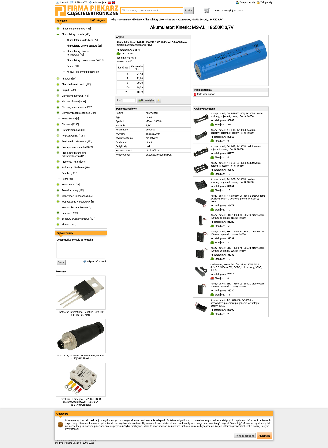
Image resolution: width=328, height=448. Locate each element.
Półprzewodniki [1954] (73, 135)
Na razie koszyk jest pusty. (229, 10)
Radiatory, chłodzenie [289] (76, 167)
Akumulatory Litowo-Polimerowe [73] (78, 53)
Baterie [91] (73, 66)
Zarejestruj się (247, 2)
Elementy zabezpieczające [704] (79, 112)
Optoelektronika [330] (73, 130)
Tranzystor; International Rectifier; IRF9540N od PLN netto (80, 313)
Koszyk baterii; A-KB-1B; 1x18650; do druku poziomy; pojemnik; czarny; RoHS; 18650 (233, 131)
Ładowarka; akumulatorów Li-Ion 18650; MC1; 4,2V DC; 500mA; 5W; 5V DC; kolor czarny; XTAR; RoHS (236, 267)
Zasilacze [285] (70, 213)
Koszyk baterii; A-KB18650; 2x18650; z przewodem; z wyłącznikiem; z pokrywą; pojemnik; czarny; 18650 (238, 198)
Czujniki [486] (69, 90)
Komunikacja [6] (70, 118)
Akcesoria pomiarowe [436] (76, 28)
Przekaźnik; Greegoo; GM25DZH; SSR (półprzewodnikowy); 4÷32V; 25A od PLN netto (81, 402)
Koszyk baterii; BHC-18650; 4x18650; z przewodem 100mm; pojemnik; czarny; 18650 (237, 249)
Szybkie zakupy (65, 233)
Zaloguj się (266, 2)
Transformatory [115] (73, 190)
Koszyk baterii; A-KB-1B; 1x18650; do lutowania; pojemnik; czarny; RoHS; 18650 (236, 148)
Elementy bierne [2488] (74, 101)
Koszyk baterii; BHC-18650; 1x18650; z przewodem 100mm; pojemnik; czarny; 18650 (237, 216)
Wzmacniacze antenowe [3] (76, 207)
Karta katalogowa (205, 94)
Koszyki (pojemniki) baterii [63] (83, 71)
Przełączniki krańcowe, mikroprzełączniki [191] (74, 154)
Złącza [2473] (69, 224)
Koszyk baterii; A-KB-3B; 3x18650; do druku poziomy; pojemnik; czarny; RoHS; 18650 (233, 180)
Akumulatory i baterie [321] (76, 34)
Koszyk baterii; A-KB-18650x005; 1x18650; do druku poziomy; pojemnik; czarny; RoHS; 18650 (238, 115)
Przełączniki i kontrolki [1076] (77, 147)
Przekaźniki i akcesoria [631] (77, 141)
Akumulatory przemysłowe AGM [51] (86, 60)
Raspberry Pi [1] (70, 173)
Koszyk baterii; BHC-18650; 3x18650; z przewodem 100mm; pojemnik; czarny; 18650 (237, 233)
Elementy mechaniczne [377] (77, 107)
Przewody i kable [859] (73, 161)
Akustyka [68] (69, 78)
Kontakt (63, 2)
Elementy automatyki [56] (75, 95)
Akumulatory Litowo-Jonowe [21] (84, 45)
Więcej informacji (96, 261)
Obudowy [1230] (70, 124)
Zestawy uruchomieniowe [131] (78, 218)
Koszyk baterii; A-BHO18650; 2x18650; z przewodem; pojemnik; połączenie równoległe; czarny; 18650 (235, 303)
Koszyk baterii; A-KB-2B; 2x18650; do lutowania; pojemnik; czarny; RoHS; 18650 (236, 164)
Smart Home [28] (71, 184)
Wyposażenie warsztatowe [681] (79, 201)
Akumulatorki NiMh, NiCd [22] (82, 40)
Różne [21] (67, 178)
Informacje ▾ (99, 2)
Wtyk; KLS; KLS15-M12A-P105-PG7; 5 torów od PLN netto (80, 357)
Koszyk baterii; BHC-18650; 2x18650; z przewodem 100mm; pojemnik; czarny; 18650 (237, 285)
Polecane (61, 271)
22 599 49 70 (80, 2)
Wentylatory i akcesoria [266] (77, 196)
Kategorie (62, 20)
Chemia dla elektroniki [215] (76, 84)
